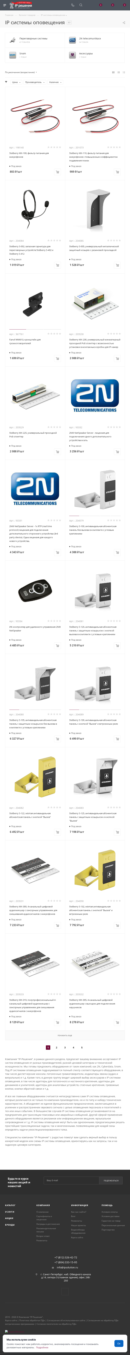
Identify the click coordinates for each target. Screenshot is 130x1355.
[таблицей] (124, 72)
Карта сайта (77, 1237)
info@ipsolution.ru (67, 1267)
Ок (119, 1343)
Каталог (10, 1205)
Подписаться (111, 1180)
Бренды (10, 1224)
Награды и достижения (48, 1224)
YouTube (65, 1291)
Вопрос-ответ (43, 1236)
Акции (9, 1218)
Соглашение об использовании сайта (66, 1320)
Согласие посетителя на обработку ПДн (56, 1324)
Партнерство (108, 1229)
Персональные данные (113, 1225)
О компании (42, 1211)
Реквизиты (41, 1240)
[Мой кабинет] (88, 5)
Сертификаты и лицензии (44, 1218)
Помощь (107, 1205)
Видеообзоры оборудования (78, 1231)
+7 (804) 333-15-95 (66, 1262)
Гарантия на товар (111, 1220)
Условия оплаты (110, 1211)
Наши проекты (78, 1225)
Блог (73, 1216)
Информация (79, 1205)
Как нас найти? (78, 1211)
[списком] (118, 72)
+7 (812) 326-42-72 (66, 1257)
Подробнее (42, 1347)
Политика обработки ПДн (32, 1320)
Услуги (9, 1211)
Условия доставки (111, 1216)
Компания (43, 1205)
